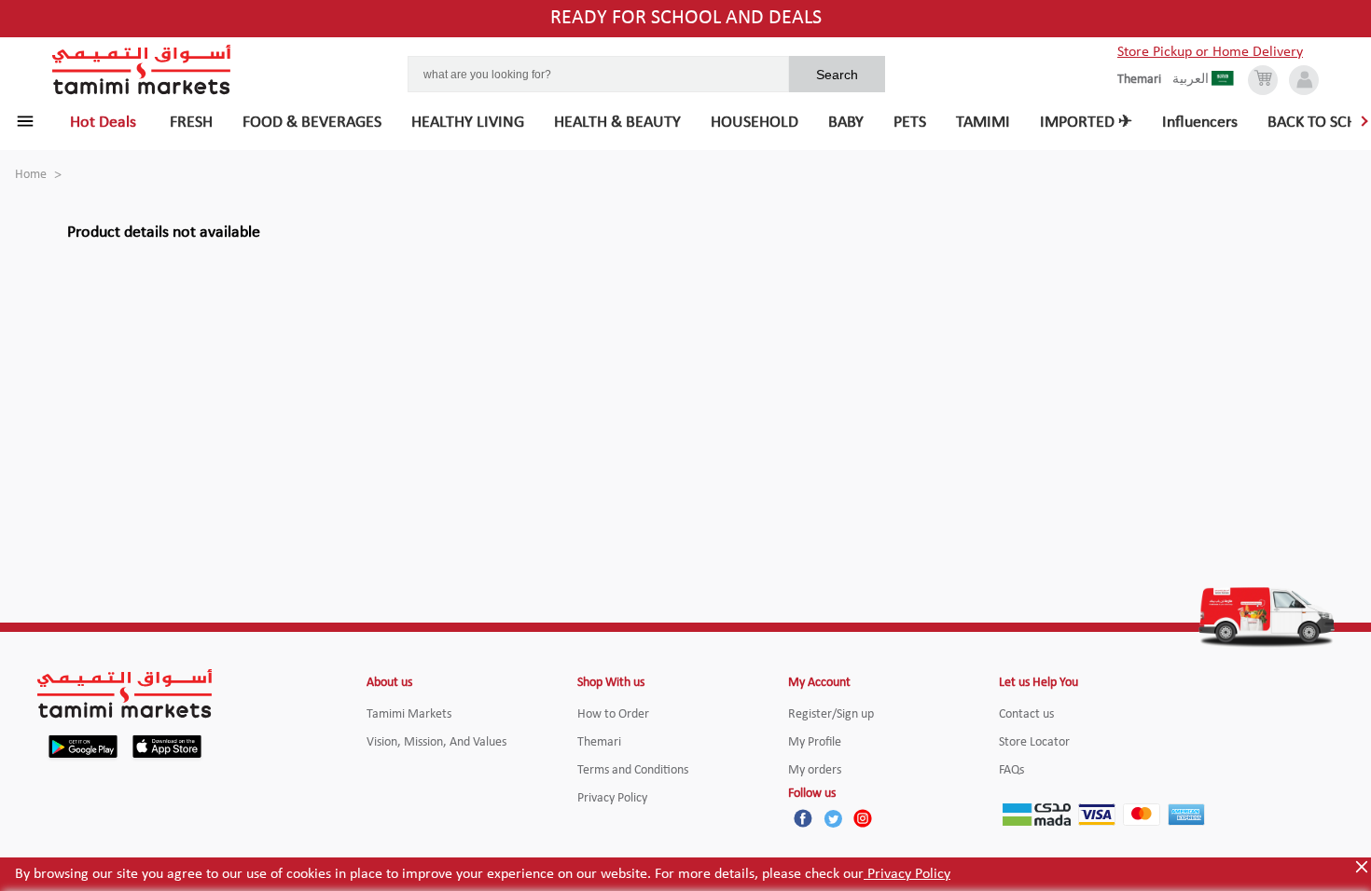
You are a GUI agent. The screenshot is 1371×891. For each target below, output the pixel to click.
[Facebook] (803, 818)
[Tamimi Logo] (141, 70)
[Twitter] (833, 818)
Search (837, 74)
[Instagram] (863, 818)
